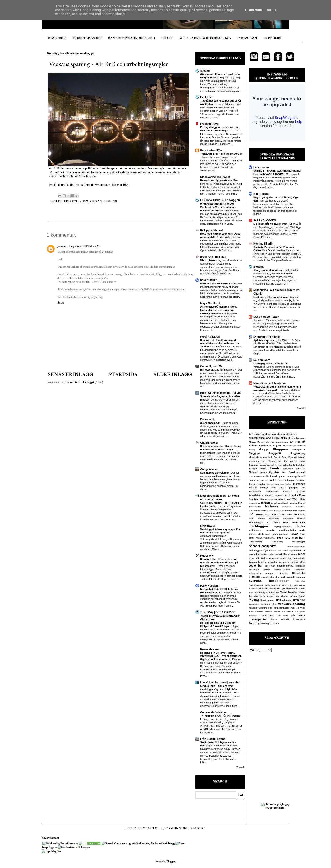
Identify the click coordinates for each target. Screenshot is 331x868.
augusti (277, 445)
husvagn (300, 480)
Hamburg (292, 476)
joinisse (61, 246)
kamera (287, 491)
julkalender (255, 491)
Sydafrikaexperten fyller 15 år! (271, 340)
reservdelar (267, 554)
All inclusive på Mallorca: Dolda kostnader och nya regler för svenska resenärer (218, 310)
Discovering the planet (282, 461)
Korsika (293, 495)
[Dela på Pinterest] (77, 196)
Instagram (247, 38)
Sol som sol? (261, 360)
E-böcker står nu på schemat (270, 223)
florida (263, 472)
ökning (265, 623)
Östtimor (274, 623)
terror (302, 585)
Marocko (300, 506)
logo (258, 503)
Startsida (57, 38)
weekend (300, 611)
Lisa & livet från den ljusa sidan (220, 682)
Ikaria (252, 484)
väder (268, 611)
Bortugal (258, 266)
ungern (271, 600)
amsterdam (78, 201)
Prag (302, 534)
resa (280, 537)
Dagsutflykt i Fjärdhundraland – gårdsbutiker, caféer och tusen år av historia (219, 343)
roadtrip (274, 558)
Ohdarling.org (209, 442)
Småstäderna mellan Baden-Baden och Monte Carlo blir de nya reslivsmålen (220, 449)
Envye (169, 828)
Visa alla (240, 767)
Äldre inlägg (172, 374)
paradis (270, 530)
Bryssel (292, 457)
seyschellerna (285, 565)
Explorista (206, 97)
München (300, 510)
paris (302, 530)
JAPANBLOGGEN (264, 220)
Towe (289, 588)
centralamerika (257, 461)
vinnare (259, 611)
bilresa (301, 445)
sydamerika (271, 585)
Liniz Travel (207, 526)
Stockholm (298, 573)
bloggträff (275, 453)
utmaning (299, 600)
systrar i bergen (288, 585)
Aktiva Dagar (256, 442)
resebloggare (262, 546)
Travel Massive (289, 592)
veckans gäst (269, 604)
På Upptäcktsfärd (211, 230)
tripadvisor (273, 596)
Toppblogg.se (49, 847)
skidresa (300, 565)
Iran (273, 487)
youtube (253, 615)
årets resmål (280, 619)
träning (284, 596)
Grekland (271, 476)
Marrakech (254, 510)
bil (284, 445)
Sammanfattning (257, 562)
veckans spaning (103, 201)
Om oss (167, 38)
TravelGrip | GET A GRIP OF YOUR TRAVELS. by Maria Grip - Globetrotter (220, 616)
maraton (286, 506)
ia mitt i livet (261, 193)
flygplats (274, 472)
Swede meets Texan (266, 316)
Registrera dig (87, 38)
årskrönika (299, 619)
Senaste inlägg (70, 374)
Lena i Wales (261, 167)
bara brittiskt (208, 280)
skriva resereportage (276, 569)
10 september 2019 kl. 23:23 (83, 246)
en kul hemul (274, 465)
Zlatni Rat (267, 615)
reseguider (255, 554)
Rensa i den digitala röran (215, 180)
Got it (272, 10)
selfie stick (298, 562)
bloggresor (298, 449)
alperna (270, 442)
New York (293, 514)
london (265, 502)
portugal (283, 534)
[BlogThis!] (64, 196)
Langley (278, 499)
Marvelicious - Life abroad (269, 383)
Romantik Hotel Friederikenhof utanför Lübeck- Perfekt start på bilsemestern (219, 562)
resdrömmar (255, 541)
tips (283, 588)
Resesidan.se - (209, 649)
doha (302, 461)
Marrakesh (267, 510)
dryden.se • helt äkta (213, 256)
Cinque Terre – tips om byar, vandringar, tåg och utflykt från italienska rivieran (218, 689)
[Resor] (92, 843)
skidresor (254, 569)
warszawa (287, 611)
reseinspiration (210, 336)
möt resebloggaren (263, 514)
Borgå (277, 457)
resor (301, 554)
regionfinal (269, 538)
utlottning (287, 600)
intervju (264, 487)
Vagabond (254, 604)
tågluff (301, 596)
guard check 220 (210, 423)
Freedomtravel (209, 123)
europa (253, 468)
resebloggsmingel (258, 550)
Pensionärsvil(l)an (211, 150)
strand (264, 577)
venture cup (265, 608)
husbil (272, 480)
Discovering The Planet (215, 177)
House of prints (258, 480)
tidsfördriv (274, 588)
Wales (277, 611)
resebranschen (277, 550)
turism (293, 596)
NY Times (273, 522)
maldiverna (255, 506)
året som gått (285, 615)
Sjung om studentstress (268, 270)
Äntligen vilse (209, 469)
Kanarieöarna (256, 495)
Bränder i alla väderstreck (215, 283)
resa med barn (295, 537)
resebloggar (298, 541)
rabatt (259, 538)
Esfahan (300, 465)
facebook (288, 468)
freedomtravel (297, 472)
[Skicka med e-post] (60, 196)
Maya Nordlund (210, 303)
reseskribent (282, 554)
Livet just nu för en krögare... (270, 297)
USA (278, 600)
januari (282, 487)
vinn (251, 611)
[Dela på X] (68, 196)
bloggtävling (297, 453)
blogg (252, 449)
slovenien (299, 569)
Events (274, 468)
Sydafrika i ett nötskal (267, 336)
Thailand (263, 588)
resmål (293, 554)
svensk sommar (295, 577)
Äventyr (255, 623)
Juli (303, 487)
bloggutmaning (258, 457)
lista (302, 499)
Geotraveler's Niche (213, 712)
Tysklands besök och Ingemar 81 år (221, 153)
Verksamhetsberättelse (286, 608)
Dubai (263, 465)
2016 (290, 438)
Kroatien (254, 499)
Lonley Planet (297, 503)
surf (283, 577)
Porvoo (294, 534)
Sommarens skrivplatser (214, 472)
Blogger (170, 861)
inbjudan (260, 484)
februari (300, 468)
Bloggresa (281, 449)
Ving (302, 608)
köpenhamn (266, 499)
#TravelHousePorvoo (261, 438)
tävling (254, 600)
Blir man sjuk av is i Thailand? (218, 369)
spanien (283, 573)
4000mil (205, 71)
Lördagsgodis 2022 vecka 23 (270, 363)
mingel (277, 510)
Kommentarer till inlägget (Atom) (84, 382)
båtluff (301, 457)
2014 (276, 438)
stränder (274, 577)
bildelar (291, 445)
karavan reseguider (276, 495)
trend (262, 596)
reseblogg (277, 541)
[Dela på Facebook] (72, 196)
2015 (284, 438)
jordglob (293, 487)
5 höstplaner (208, 260)
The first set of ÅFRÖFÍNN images (220, 715)
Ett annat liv (207, 419)
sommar (269, 573)
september (256, 565)
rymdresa (285, 558)
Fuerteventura (256, 476)
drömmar (253, 465)
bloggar (264, 449)
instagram (299, 484)
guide (282, 476)
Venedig (253, 608)
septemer (270, 565)
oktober (300, 526)
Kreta (302, 495)
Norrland (274, 518)
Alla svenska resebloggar (205, 38)
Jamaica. (258, 320)
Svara (60, 302)
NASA (283, 514)
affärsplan (299, 438)
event (263, 468)
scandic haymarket (279, 562)
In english (273, 38)
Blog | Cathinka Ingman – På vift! (221, 392)
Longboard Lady (280, 503)
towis (295, 588)
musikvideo (288, 510)
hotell (301, 476)
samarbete (299, 558)
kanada (301, 491)
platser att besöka (259, 534)
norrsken (288, 518)
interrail (253, 487)
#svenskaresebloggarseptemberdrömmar (273, 434)
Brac (284, 457)
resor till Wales (258, 558)
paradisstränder (287, 530)
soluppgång (255, 573)
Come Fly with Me (211, 366)
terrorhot (253, 588)
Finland (253, 472)
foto (283, 472)
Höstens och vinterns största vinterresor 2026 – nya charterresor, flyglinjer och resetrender (221, 656)
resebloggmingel (296, 546)
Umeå (263, 600)
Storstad (254, 576)
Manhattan (271, 506)
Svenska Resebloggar (268, 580)
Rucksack (206, 555)
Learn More (254, 10)
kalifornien (272, 491)
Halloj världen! (209, 585)
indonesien (273, 484)
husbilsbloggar (286, 480)
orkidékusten (256, 530)
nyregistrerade (282, 526)
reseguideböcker (295, 550)
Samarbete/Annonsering (131, 38)
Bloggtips (254, 453)
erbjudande (289, 465)
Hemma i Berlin (263, 243)
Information (286, 484)
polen (275, 534)
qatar (251, 538)
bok (270, 457)
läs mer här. (120, 184)
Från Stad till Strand (212, 739)
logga (252, 503)
